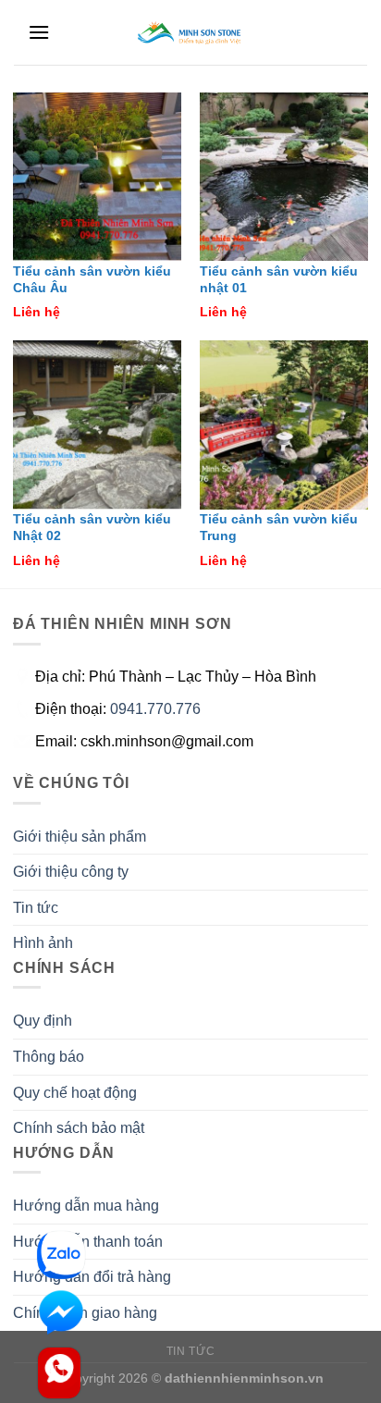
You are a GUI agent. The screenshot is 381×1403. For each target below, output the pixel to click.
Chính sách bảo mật (78, 1128)
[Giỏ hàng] (353, 36)
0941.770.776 (155, 709)
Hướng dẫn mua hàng (86, 1205)
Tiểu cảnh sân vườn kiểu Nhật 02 (92, 527)
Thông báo (48, 1057)
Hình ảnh (43, 943)
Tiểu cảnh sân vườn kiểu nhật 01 (279, 280)
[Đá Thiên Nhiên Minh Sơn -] (191, 32)
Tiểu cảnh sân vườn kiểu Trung (279, 527)
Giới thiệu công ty (71, 872)
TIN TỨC (190, 1351)
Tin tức (35, 908)
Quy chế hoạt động (75, 1093)
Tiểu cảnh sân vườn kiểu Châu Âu (92, 280)
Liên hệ (36, 312)
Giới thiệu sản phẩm (79, 836)
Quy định (42, 1020)
